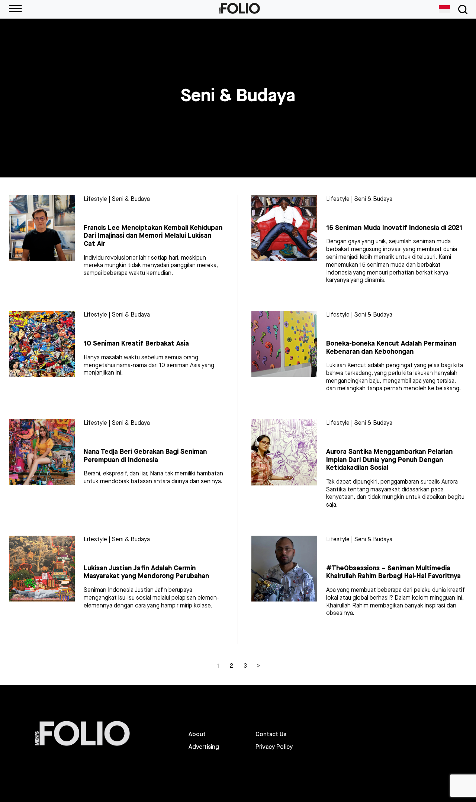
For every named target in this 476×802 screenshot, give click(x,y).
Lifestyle (95, 199)
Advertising (204, 747)
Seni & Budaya (131, 199)
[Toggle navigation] (461, 9)
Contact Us (270, 734)
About (197, 734)
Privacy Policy (274, 747)
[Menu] (15, 9)
